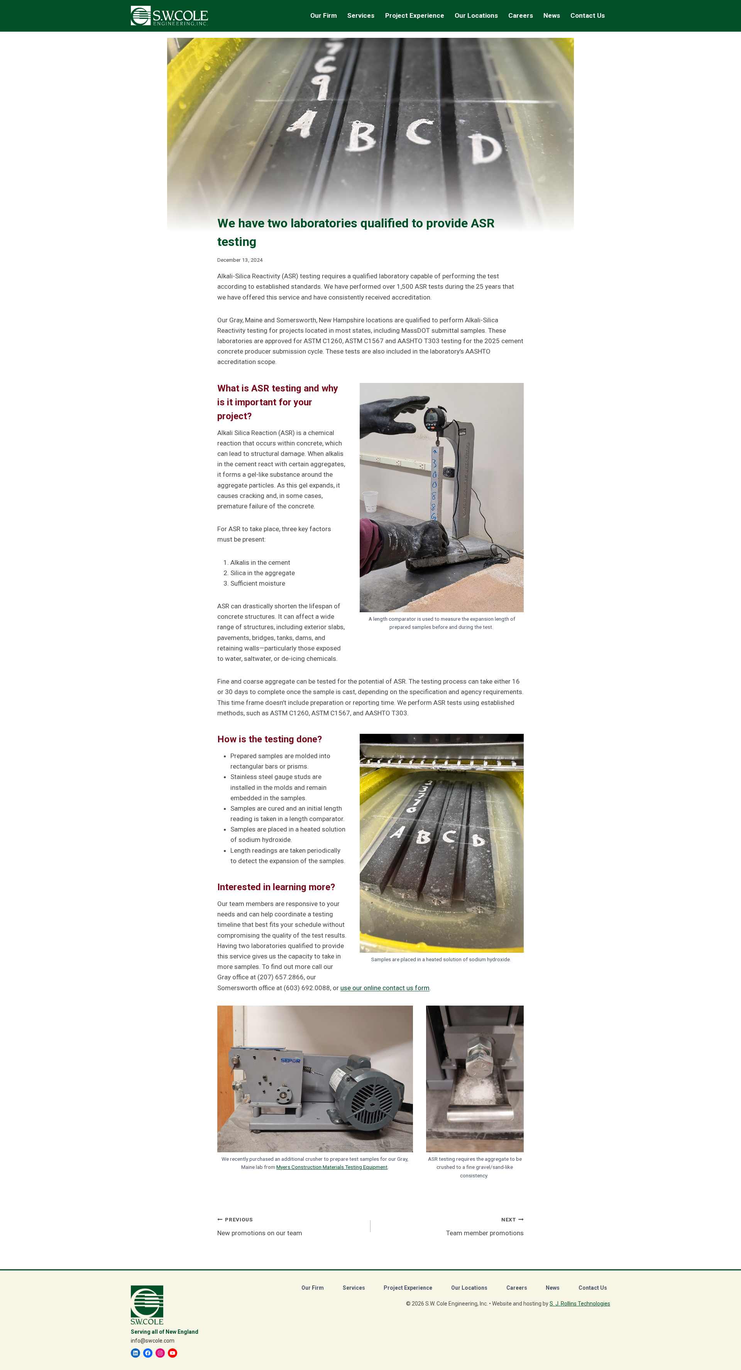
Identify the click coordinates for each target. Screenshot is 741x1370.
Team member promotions (485, 1226)
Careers (516, 1288)
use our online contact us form (385, 988)
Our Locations (476, 15)
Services (354, 1288)
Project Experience (414, 15)
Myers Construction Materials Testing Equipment (331, 1167)
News (551, 15)
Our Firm (312, 1288)
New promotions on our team (259, 1226)
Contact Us (587, 15)
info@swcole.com (152, 1341)
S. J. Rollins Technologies (580, 1304)
